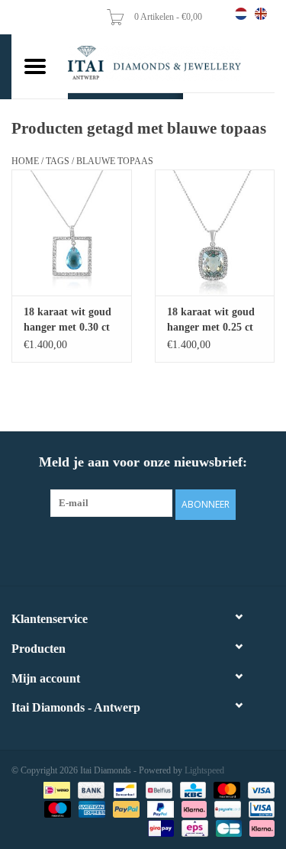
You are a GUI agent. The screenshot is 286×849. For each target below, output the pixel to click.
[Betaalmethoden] (55, 789)
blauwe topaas (114, 161)
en (261, 14)
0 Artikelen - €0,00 (169, 16)
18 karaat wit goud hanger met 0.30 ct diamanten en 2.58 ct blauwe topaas (67, 320)
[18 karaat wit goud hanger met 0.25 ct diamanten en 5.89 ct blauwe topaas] (215, 232)
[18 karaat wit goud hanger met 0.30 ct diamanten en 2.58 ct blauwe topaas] (71, 232)
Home (25, 161)
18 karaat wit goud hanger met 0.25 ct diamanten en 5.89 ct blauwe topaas (211, 320)
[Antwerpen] (171, 63)
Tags (57, 161)
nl (241, 14)
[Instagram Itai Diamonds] (157, 550)
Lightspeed (204, 770)
